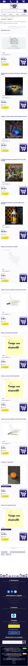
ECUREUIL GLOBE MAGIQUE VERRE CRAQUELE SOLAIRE (14, 116)
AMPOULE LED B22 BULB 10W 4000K (9, 332)
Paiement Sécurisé (14, 600)
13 (21, 552)
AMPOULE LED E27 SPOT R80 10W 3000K (10, 376)
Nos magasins (14, 585)
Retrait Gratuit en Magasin (14, 612)
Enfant (17, 14)
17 (7, 554)
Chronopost (14, 610)
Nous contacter (14, 587)
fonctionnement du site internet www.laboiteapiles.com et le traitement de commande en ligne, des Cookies (11, 648)
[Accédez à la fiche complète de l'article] (14, 43)
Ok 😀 (25, 648)
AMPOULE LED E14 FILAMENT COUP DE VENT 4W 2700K (13, 289)
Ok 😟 (25, 653)
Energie (10, 14)
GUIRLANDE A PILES (5, 30)
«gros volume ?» (6, 54)
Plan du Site (14, 604)
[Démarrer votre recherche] (25, 11)
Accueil (6, 17)
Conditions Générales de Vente (13, 598)
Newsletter (14, 588)
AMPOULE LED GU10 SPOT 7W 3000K (9, 246)
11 (15, 552)
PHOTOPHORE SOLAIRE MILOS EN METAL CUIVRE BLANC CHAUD (14, 74)
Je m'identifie (14, 626)
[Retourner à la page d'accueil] (14, 5)
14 (23, 552)
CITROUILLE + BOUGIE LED (7, 462)
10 (13, 552)
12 (18, 552)
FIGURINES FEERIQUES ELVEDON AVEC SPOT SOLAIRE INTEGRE (13, 160)
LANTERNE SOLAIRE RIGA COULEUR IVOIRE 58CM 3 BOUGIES (12, 203)
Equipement (24, 14)
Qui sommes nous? (14, 583)
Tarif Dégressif (6, 486)
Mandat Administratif (14, 602)
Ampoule (13, 17)
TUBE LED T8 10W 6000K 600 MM (8, 505)
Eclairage (4, 14)
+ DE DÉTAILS (4, 64)
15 (2, 554)
